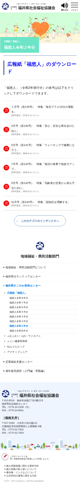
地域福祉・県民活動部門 (40, 256)
